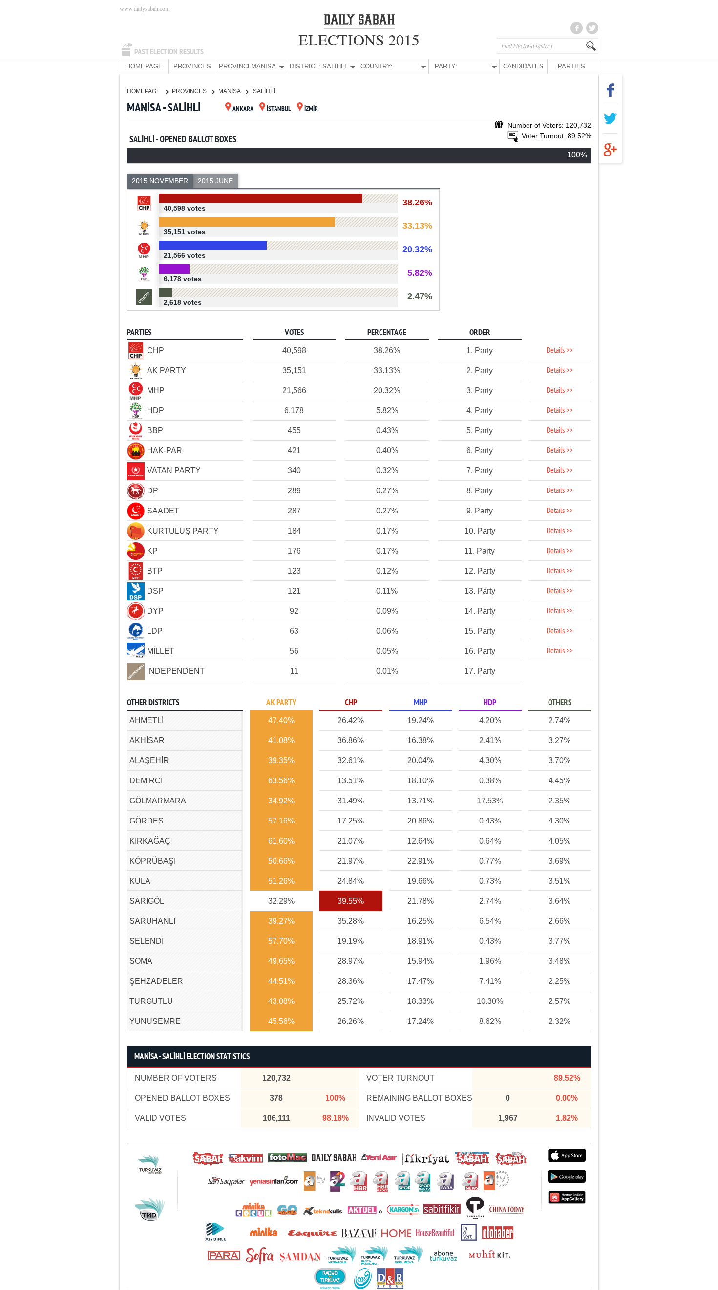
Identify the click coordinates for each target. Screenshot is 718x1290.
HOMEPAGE (144, 66)
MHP (420, 703)
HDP (490, 703)
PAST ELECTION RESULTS (169, 51)
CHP (351, 703)
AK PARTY (281, 703)
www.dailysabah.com (144, 8)
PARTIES (571, 66)
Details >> (560, 351)
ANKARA (242, 109)
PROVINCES (192, 66)
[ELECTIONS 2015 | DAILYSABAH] (359, 21)
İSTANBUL (279, 109)
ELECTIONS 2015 (359, 39)
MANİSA (230, 91)
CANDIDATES (523, 66)
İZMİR (311, 109)
